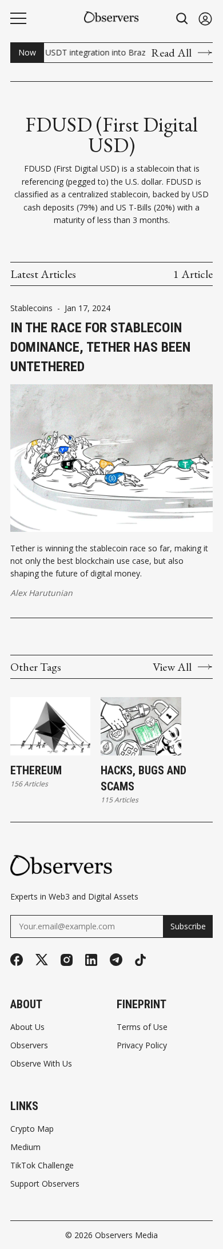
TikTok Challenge (42, 1166)
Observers (29, 1045)
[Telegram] (116, 959)
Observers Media (126, 1235)
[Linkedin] (91, 960)
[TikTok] (140, 960)
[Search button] (182, 18)
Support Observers (44, 1184)
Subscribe (188, 926)
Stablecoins (31, 308)
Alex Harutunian (41, 592)
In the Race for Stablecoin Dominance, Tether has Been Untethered (100, 347)
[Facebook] (16, 959)
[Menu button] (18, 18)
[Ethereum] (50, 726)
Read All (171, 52)
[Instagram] (67, 960)
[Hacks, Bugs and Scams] (141, 726)
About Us (27, 1027)
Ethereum (36, 770)
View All (172, 667)
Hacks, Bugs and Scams (143, 778)
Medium (25, 1147)
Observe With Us (41, 1064)
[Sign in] (205, 18)
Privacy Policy (142, 1045)
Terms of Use (142, 1027)
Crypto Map (32, 1129)
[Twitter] (41, 960)
